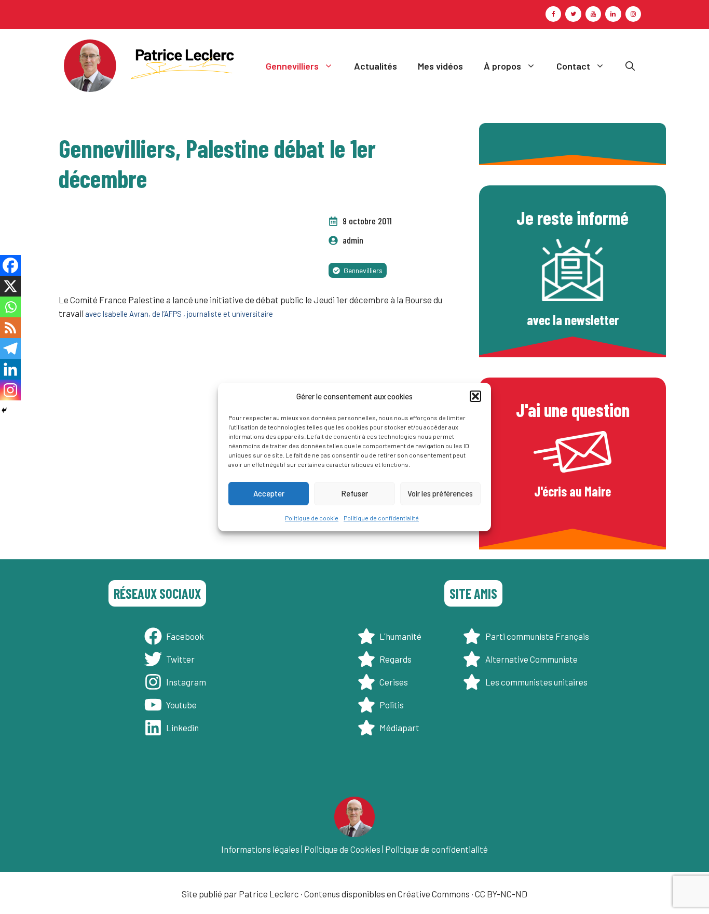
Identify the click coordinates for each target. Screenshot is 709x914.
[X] (10, 286)
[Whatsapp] (10, 307)
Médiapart (399, 727)
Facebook (185, 636)
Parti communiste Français (537, 636)
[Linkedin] (10, 369)
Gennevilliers (292, 66)
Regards (395, 659)
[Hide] (4, 410)
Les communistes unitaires (536, 682)
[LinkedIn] (613, 14)
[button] (475, 396)
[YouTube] (593, 14)
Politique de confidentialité (381, 517)
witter (183, 659)
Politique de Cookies (342, 849)
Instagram (186, 682)
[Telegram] (10, 348)
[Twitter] (573, 14)
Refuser (354, 493)
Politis (391, 705)
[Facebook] (553, 14)
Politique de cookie (311, 517)
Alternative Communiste (531, 659)
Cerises (393, 682)
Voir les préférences (440, 493)
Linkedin (182, 727)
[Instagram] (633, 14)
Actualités (375, 66)
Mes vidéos (440, 66)
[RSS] (10, 327)
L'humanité (400, 636)
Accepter (268, 493)
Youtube (181, 705)
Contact (573, 66)
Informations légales (260, 849)
